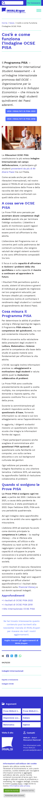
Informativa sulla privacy (19, 786)
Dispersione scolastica (12, 718)
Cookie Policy (16, 784)
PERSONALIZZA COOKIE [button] (14, 795)
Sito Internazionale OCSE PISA (19, 609)
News (11, 23)
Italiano (26, 718)
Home (4, 23)
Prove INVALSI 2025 (32, 711)
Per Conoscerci (33, 3)
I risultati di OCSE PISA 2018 (17, 604)
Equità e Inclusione (10, 680)
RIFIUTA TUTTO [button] (28, 791)
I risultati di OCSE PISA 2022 (18, 600)
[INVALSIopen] (14, 10)
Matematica (8, 725)
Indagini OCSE (8, 684)
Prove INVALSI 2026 (12, 711)
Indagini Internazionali (12, 671)
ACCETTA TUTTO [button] (11, 791)
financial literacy (27, 587)
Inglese (26, 725)
